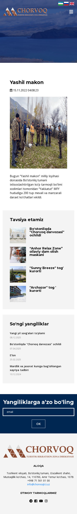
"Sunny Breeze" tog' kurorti (47, 269)
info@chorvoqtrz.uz (38, 484)
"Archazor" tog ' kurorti (43, 289)
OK (38, 424)
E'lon (13, 355)
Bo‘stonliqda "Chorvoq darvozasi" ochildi (47, 232)
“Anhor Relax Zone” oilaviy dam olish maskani (46, 251)
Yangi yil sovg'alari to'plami (27, 333)
